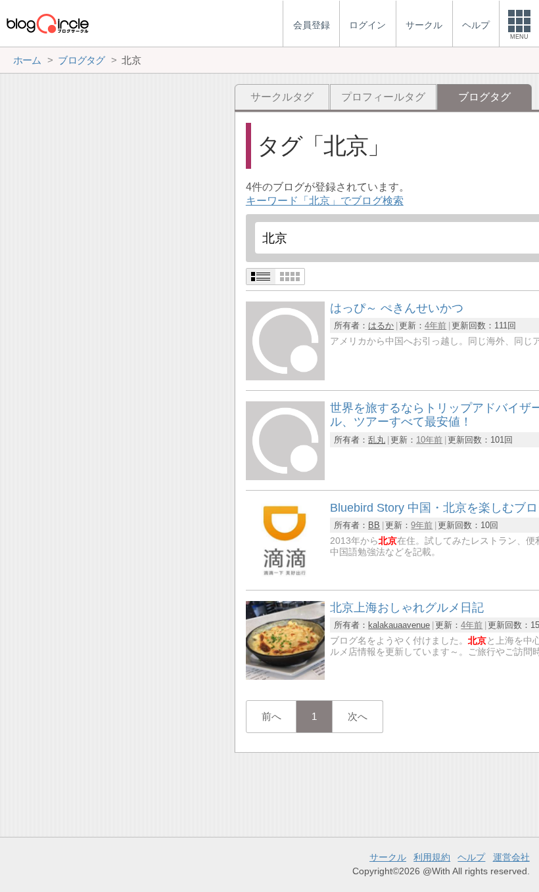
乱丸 (376, 440)
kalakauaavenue (399, 625)
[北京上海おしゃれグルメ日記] (285, 676)
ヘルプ (471, 857)
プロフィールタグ (383, 96)
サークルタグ (282, 96)
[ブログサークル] (47, 23)
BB (374, 525)
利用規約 (431, 857)
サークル (387, 857)
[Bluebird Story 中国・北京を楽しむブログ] (285, 576)
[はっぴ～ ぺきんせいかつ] (285, 376)
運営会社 (511, 857)
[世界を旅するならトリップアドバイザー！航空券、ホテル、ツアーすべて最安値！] (285, 476)
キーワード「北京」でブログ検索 (325, 200)
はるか (381, 325)
